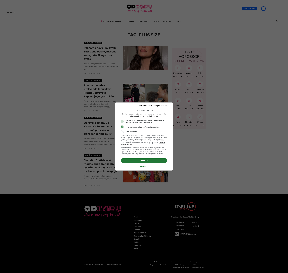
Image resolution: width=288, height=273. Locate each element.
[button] (144, 131)
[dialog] (144, 136)
